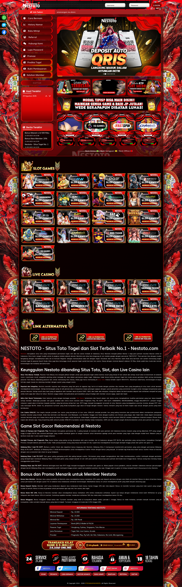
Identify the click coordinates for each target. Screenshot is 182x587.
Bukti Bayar (112, 568)
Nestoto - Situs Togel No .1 (36, 144)
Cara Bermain (34, 18)
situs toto (101, 379)
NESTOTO (46, 568)
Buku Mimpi (33, 30)
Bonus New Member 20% (36, 138)
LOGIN (156, 5)
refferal (123, 574)
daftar (134, 574)
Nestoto (23, 353)
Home (43, 574)
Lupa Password (34, 49)
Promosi (31, 55)
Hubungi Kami (35, 43)
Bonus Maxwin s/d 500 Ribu (37, 132)
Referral (32, 37)
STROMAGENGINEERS (93, 583)
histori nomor (83, 574)
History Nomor (35, 24)
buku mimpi (99, 574)
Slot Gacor (80, 398)
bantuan (111, 574)
